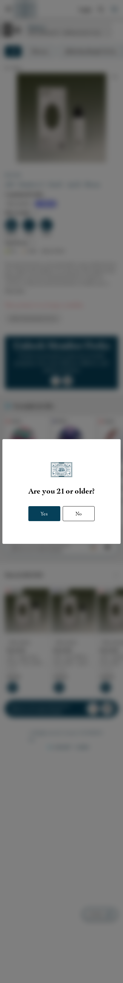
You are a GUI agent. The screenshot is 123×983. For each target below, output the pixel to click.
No (79, 514)
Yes (44, 514)
